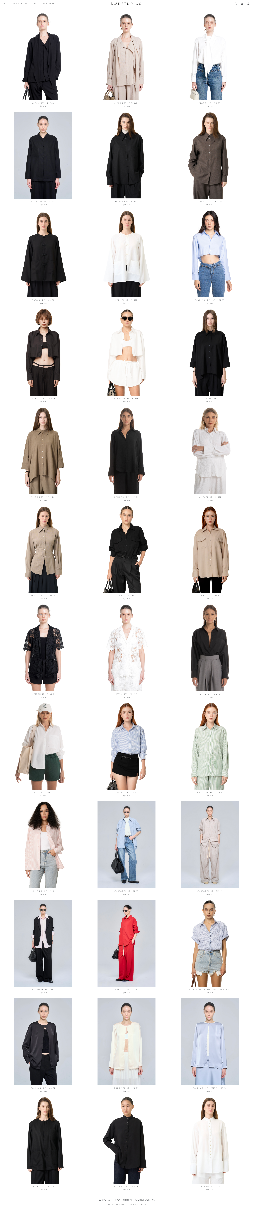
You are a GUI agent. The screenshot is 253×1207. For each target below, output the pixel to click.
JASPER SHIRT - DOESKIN (209, 596)
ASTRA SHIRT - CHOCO (209, 202)
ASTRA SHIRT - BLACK (126, 201)
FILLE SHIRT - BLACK (209, 399)
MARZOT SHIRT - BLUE (126, 891)
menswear (49, 3)
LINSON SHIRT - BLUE (126, 793)
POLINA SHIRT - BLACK (43, 1088)
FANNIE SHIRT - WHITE (126, 399)
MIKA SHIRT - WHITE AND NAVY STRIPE (209, 990)
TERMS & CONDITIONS (115, 1204)
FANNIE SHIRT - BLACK (43, 399)
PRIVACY (116, 1200)
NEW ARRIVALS (21, 3)
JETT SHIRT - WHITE (126, 694)
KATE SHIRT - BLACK (210, 694)
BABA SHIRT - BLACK (43, 300)
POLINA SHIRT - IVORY (126, 1088)
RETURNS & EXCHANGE (145, 1200)
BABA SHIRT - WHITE (126, 300)
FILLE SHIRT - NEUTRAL (43, 497)
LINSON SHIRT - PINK (43, 891)
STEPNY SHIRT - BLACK (126, 1187)
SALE (36, 3)
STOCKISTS (133, 1204)
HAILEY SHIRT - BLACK (126, 497)
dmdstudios (126, 4)
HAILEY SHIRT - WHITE (210, 497)
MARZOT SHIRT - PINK (43, 990)
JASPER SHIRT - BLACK (126, 596)
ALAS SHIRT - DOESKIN (126, 103)
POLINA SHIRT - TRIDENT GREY (209, 1088)
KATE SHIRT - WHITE (43, 793)
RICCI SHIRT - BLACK (43, 1187)
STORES (144, 1204)
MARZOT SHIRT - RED (126, 990)
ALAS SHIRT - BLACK (43, 103)
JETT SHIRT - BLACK (43, 694)
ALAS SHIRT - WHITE (209, 103)
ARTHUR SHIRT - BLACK (43, 202)
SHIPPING (127, 1200)
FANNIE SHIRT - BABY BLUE (209, 300)
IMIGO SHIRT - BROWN (43, 596)
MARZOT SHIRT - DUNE (210, 891)
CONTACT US (104, 1200)
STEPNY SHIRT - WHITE (210, 1187)
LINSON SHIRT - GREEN (209, 793)
